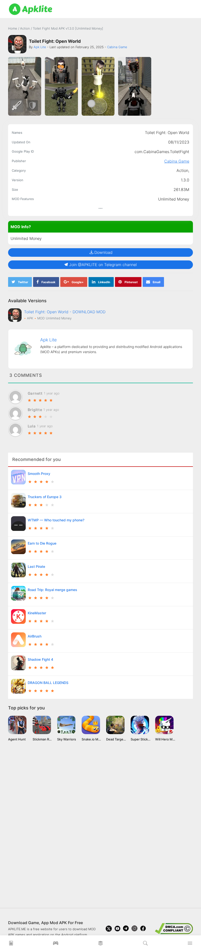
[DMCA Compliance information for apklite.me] (174, 928)
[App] (100, 944)
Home (12, 28)
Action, (182, 170)
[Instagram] (134, 928)
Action (25, 28)
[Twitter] (108, 928)
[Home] (11, 944)
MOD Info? (21, 226)
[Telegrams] (126, 928)
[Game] (56, 944)
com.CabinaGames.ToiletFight (162, 151)
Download (103, 252)
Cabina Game (176, 161)
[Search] (145, 944)
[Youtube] (117, 928)
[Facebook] (143, 928)
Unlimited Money (173, 199)
